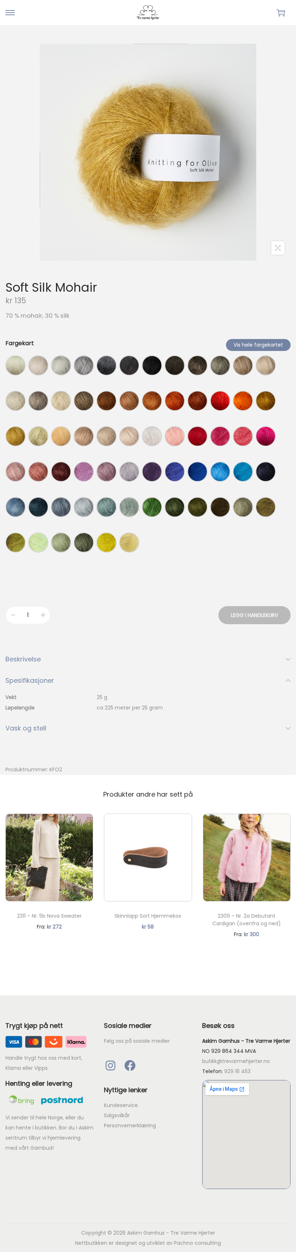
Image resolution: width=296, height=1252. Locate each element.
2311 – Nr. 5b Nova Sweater (49, 915)
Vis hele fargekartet (258, 344)
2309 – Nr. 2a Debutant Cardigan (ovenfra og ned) (246, 919)
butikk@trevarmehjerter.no (236, 1061)
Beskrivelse (23, 659)
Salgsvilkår (117, 1115)
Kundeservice (121, 1105)
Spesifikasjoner (29, 680)
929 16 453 (237, 1071)
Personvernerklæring (130, 1125)
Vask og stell (25, 728)
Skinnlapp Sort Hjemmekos (147, 915)
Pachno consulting (197, 1243)
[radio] (15, 365)
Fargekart (19, 343)
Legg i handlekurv (254, 615)
